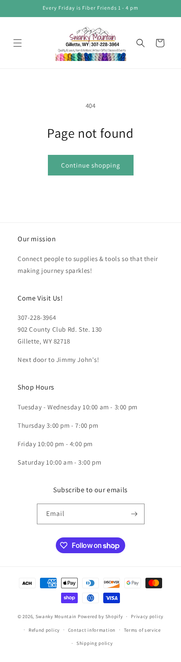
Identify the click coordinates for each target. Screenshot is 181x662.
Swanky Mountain (56, 616)
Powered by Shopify (100, 616)
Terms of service (142, 630)
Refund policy (44, 630)
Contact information (92, 630)
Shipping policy (94, 643)
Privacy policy (147, 616)
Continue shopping (90, 165)
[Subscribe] (134, 514)
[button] (17, 43)
